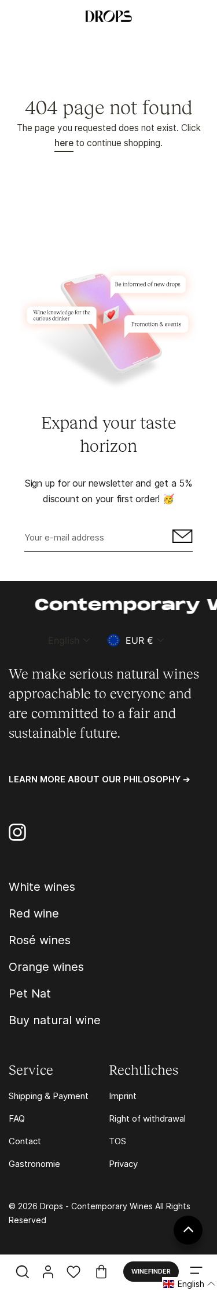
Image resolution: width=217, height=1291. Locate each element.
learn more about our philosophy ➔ (99, 779)
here (63, 142)
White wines (42, 887)
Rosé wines (40, 940)
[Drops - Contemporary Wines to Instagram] (17, 832)
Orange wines (46, 967)
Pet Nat (30, 993)
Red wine (34, 913)
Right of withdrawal (147, 1118)
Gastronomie (34, 1163)
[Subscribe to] (181, 538)
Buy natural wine (55, 1020)
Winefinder (151, 1271)
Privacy (123, 1163)
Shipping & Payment (49, 1095)
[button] (189, 1284)
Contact (25, 1141)
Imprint (123, 1095)
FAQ (17, 1118)
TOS (117, 1141)
